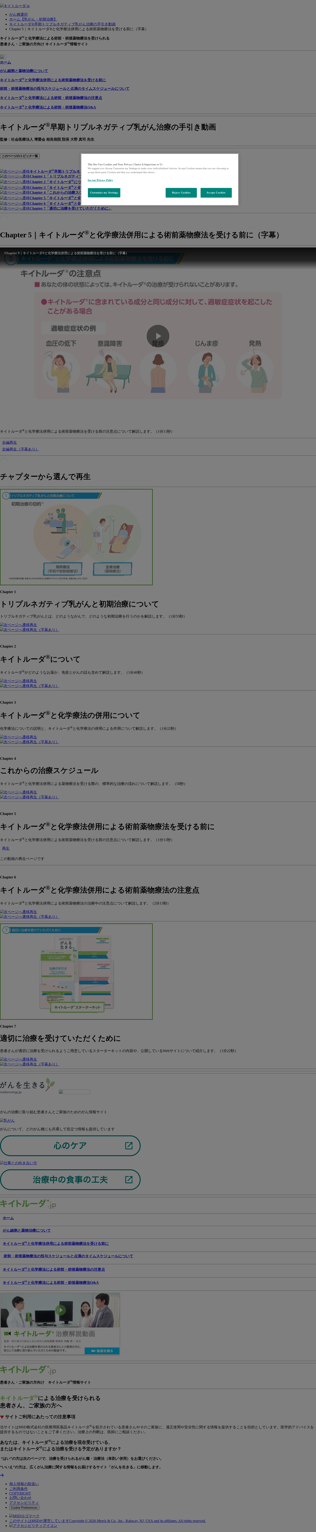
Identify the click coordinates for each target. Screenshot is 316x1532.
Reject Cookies (181, 192)
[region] (160, 179)
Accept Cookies (216, 192)
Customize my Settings (104, 192)
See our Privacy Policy (100, 180)
